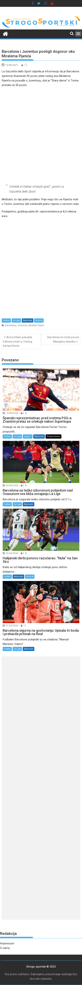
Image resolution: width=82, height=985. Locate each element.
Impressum (7, 943)
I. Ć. (26, 65)
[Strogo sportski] (41, 27)
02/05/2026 (12, 485)
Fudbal (6, 320)
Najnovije (27, 320)
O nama (5, 948)
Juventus (22, 325)
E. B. (25, 413)
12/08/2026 (12, 413)
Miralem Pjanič (36, 325)
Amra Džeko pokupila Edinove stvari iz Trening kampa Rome (17, 341)
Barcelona (10, 325)
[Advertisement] (41, 136)
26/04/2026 (12, 553)
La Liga (16, 320)
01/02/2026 (12, 625)
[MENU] (78, 33)
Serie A (39, 320)
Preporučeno (53, 436)
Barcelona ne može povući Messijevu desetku (63, 339)
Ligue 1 (27, 436)
